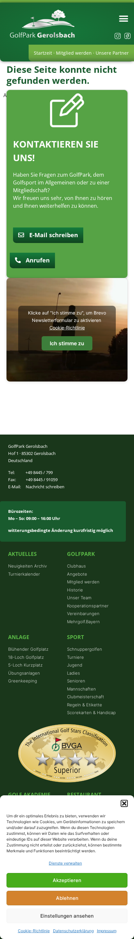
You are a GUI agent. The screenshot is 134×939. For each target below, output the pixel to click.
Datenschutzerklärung (73, 930)
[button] (124, 803)
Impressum (106, 930)
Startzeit (43, 53)
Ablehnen (67, 898)
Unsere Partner (112, 53)
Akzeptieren (67, 880)
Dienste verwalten (65, 863)
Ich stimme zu (67, 343)
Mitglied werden (74, 53)
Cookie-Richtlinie (34, 930)
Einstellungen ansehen (67, 916)
